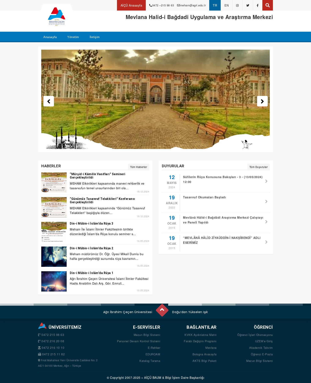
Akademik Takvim (261, 348)
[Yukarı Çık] (162, 308)
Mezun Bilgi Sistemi (147, 335)
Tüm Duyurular (258, 167)
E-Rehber (154, 348)
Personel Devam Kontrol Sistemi (138, 341)
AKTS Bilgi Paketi (205, 361)
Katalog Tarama (149, 361)
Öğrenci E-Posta (262, 354)
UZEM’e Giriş (264, 341)
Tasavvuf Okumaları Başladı (204, 197)
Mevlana (211, 348)
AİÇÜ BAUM (152, 377)
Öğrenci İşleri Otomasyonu (255, 335)
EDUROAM (153, 354)
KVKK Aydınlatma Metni (200, 335)
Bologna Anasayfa (205, 354)
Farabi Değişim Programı (200, 341)
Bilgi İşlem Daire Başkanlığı (184, 377)
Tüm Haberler (138, 167)
